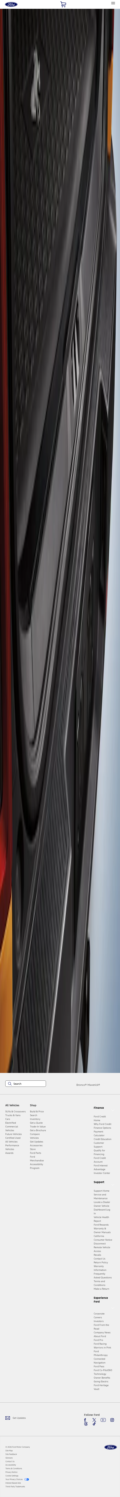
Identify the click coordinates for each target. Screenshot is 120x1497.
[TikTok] (94, 1424)
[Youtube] (103, 1420)
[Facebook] (86, 1420)
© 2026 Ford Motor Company (17, 1447)
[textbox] (25, 1084)
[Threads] (86, 1424)
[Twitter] (94, 1420)
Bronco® (81, 1085)
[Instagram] (112, 1420)
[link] (9, 1451)
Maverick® (94, 1085)
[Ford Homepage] (110, 1447)
